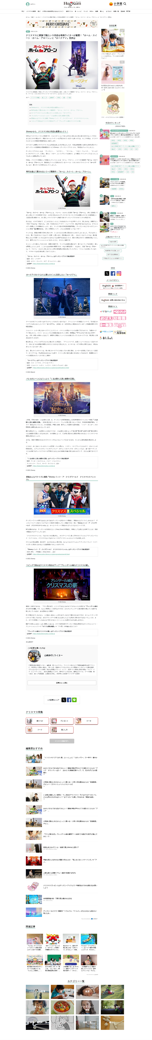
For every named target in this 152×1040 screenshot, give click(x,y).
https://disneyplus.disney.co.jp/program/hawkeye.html (51, 368)
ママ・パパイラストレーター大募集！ (113, 117)
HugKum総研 (113, 241)
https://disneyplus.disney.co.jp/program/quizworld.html (51, 554)
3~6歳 (69, 97)
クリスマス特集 (35, 97)
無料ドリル (69, 11)
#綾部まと (114, 206)
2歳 (64, 97)
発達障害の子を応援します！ (113, 250)
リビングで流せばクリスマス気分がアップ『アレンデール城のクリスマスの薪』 (56, 121)
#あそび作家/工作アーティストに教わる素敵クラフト (125, 146)
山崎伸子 (51, 97)
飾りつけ (40, 721)
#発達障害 (114, 189)
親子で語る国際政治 (113, 254)
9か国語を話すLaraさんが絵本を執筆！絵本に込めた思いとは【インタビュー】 (113, 88)
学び (23, 11)
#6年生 (125, 140)
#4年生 (119, 140)
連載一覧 (116, 11)
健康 (96, 11)
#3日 (136, 149)
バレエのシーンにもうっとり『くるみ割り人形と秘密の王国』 (51, 115)
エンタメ (38, 17)
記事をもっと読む (62, 683)
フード (39, 730)
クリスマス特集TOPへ (62, 741)
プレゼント (64, 721)
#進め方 (113, 149)
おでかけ (109, 11)
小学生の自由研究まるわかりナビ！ (53, 11)
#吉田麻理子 (114, 143)
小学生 (58, 97)
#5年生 (131, 140)
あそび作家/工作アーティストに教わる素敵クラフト (112, 246)
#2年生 (126, 149)
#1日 (131, 149)
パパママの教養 (31, 11)
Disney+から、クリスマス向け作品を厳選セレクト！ (48, 107)
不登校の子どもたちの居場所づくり (112, 258)
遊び (39, 11)
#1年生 (119, 149)
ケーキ (89, 721)
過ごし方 (44, 97)
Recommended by (86, 919)
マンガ (86, 11)
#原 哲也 (121, 189)
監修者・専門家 (125, 11)
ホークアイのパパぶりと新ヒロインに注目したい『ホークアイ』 (51, 113)
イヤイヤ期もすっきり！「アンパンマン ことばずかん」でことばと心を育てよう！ (113, 56)
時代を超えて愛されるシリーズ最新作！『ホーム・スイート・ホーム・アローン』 (57, 110)
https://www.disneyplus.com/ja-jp (44, 263)
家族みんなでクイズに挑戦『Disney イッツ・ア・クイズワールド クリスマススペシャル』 (60, 118)
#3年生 (113, 140)
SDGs (92, 11)
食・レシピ (78, 11)
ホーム (28, 17)
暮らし (102, 11)
